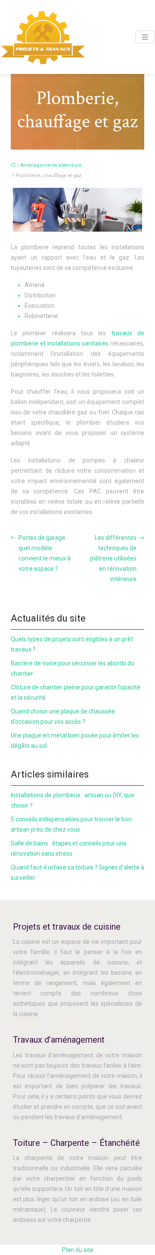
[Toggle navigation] (145, 37)
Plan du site (77, 1249)
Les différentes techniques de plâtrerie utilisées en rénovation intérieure (113, 558)
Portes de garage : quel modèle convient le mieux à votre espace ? (45, 553)
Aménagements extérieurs (50, 165)
